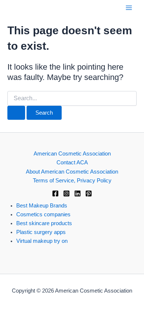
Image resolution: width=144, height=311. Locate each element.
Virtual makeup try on (42, 241)
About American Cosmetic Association (72, 172)
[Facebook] (55, 193)
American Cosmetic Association (72, 154)
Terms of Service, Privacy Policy (72, 181)
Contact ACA (72, 162)
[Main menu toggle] (129, 7)
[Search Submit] (16, 113)
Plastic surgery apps (41, 232)
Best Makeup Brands (41, 206)
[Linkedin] (77, 193)
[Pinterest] (88, 193)
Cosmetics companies (43, 214)
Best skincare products (44, 223)
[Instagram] (66, 193)
